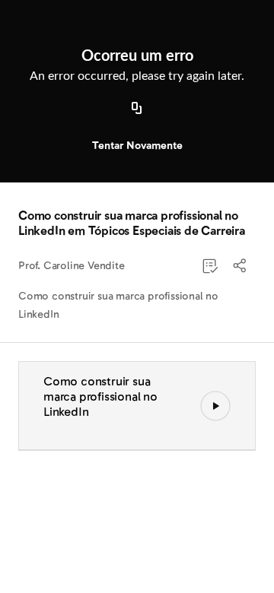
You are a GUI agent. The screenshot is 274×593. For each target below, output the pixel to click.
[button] (240, 266)
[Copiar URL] (137, 109)
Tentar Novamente (137, 145)
